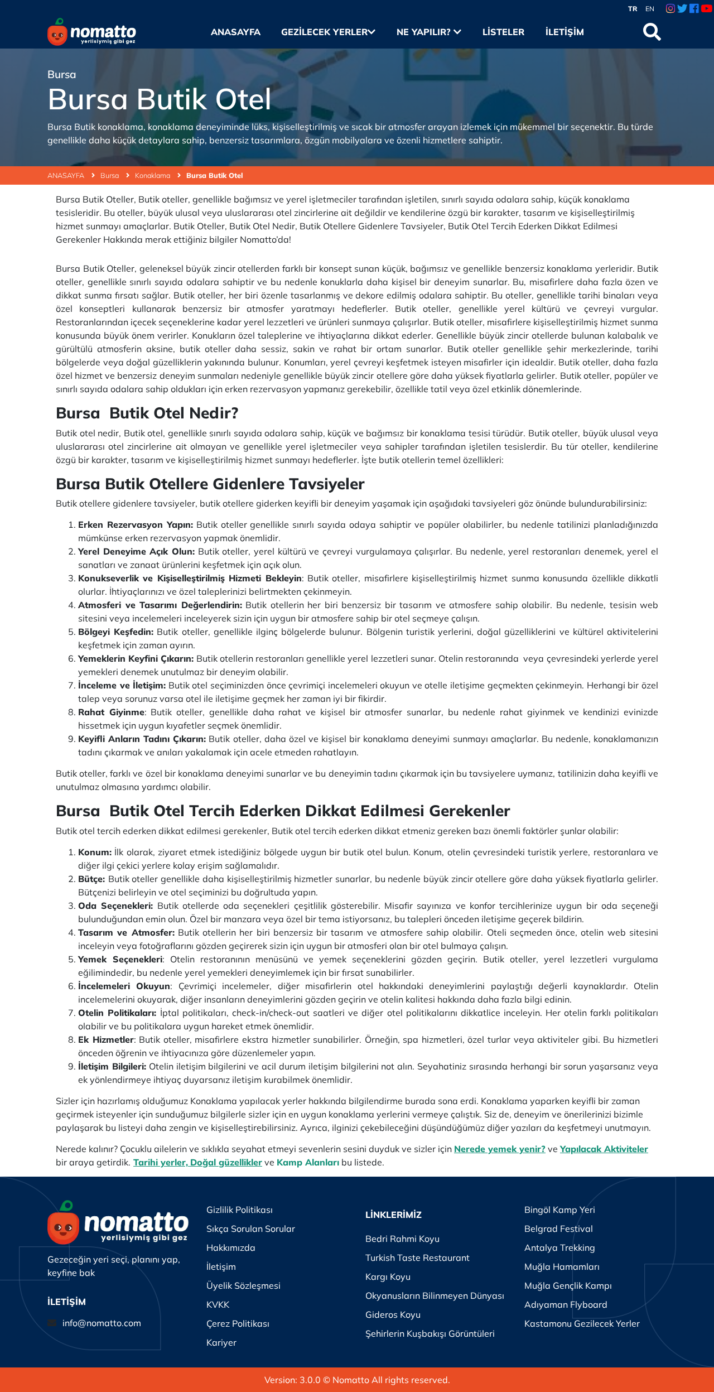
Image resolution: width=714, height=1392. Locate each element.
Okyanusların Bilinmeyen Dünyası (434, 1295)
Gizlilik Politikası (239, 1209)
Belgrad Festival (558, 1228)
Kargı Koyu (388, 1276)
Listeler (503, 31)
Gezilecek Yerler (324, 31)
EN (649, 8)
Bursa (110, 175)
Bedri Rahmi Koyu (402, 1238)
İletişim (564, 31)
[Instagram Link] (670, 9)
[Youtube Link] (706, 9)
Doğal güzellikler (226, 1162)
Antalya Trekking (559, 1247)
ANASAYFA (66, 175)
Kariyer (221, 1342)
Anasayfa (235, 31)
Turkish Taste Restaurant (417, 1257)
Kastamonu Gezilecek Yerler (582, 1323)
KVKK (217, 1304)
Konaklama (153, 175)
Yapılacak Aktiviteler (604, 1148)
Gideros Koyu (393, 1314)
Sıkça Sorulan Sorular (250, 1228)
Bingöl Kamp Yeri (559, 1209)
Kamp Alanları (308, 1162)
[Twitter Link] (682, 9)
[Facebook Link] (693, 9)
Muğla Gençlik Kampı (568, 1285)
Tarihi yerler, (160, 1162)
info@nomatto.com (101, 1322)
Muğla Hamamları (562, 1266)
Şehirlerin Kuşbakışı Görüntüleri (430, 1333)
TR (633, 8)
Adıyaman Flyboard (565, 1304)
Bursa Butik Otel (214, 175)
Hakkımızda (230, 1247)
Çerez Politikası (237, 1323)
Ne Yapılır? (425, 31)
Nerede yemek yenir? (500, 1148)
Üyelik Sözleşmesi (243, 1285)
